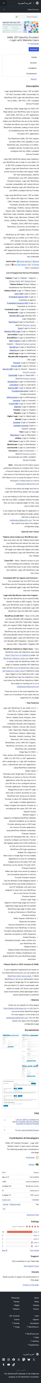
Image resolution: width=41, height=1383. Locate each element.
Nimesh (31, 1164)
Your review (34, 1250)
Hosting (36, 1305)
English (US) (6, 1200)
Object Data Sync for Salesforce (17, 655)
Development (31, 74)
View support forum (31, 1266)
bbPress (34, 1341)
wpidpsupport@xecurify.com (27, 484)
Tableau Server (30, 281)
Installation (32, 68)
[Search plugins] (17, 17)
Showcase (15, 1298)
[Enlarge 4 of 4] (36, 1082)
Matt (36, 1337)
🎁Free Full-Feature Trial (20, 264)
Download (34, 49)
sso (4, 1209)
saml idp (5, 1204)
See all (4, 1250)
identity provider (15, 1204)
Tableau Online (14, 281)
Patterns (16, 1309)
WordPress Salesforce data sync (16, 658)
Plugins (16, 1305)
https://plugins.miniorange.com (15, 1008)
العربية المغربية (28, 1354)
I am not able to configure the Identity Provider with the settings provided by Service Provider (25, 1122)
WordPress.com (32, 1334)
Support (34, 79)
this (33, 492)
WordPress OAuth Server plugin (19, 976)
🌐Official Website (24, 261)
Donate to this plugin (31, 1285)
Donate (15, 1323)
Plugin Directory (33, 9)
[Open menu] (3, 3)
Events (16, 1319)
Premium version (29, 325)
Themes (16, 1302)
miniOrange (34, 43)
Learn (37, 1316)
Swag (16, 1327)
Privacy (36, 1309)
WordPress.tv (32, 1327)
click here (33, 1008)
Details (34, 57)
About (36, 1298)
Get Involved (14, 1316)
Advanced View (33, 1215)
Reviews (33, 63)
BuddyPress (33, 1345)
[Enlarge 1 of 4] (36, 1036)
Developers (34, 1323)
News (36, 1302)
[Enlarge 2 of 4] (17, 1036)
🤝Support (35, 268)
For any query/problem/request (27, 1130)
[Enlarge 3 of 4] (36, 1067)
